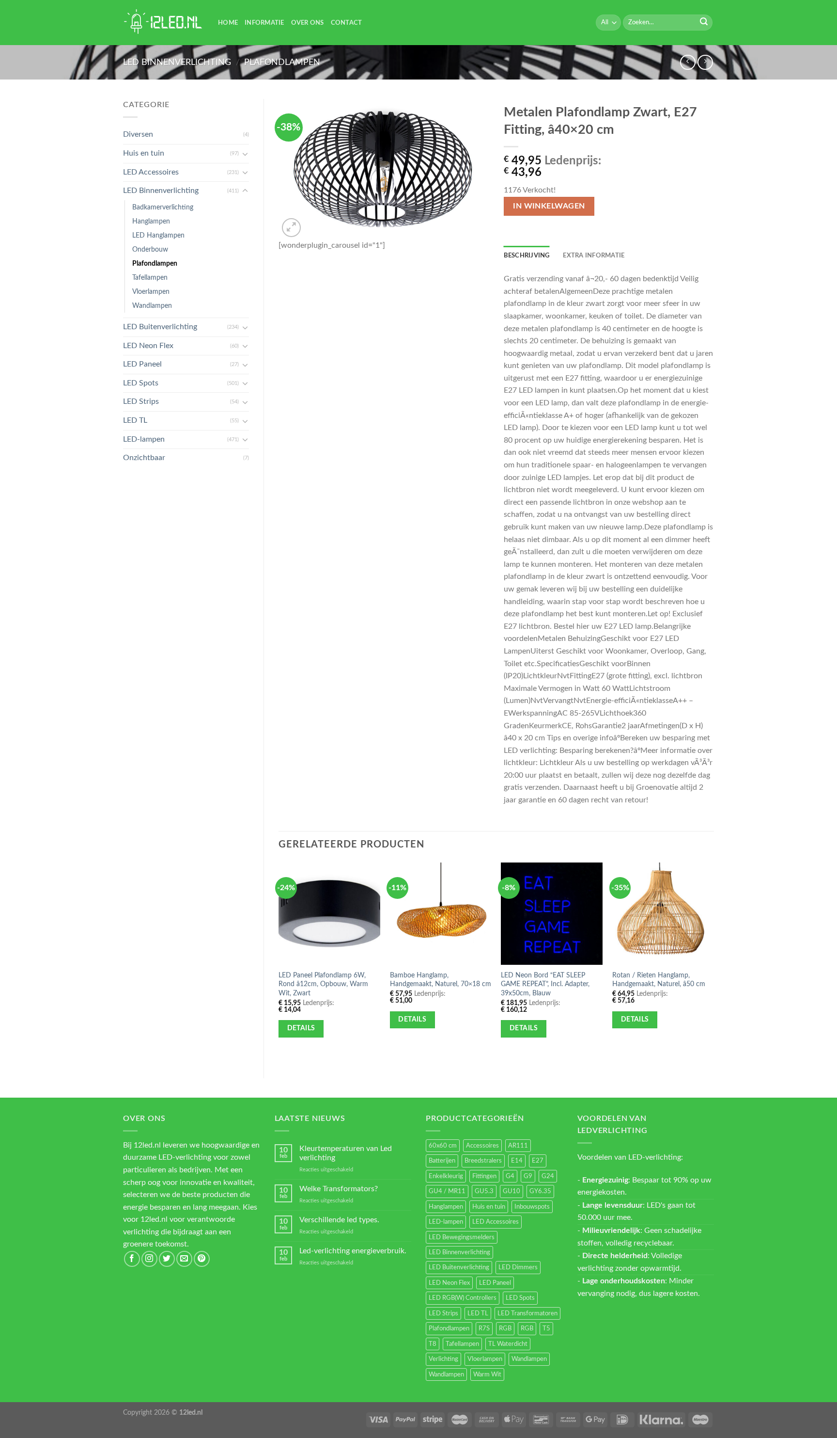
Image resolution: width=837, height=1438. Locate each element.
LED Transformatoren (527, 1313)
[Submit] (704, 23)
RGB (505, 1328)
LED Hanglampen (158, 235)
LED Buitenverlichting (160, 327)
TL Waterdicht (507, 1344)
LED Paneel (142, 364)
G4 (510, 1176)
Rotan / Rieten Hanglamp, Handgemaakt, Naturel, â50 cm (658, 980)
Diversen (138, 134)
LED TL (135, 420)
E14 (517, 1161)
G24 (548, 1176)
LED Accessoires (151, 172)
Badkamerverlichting (162, 207)
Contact (346, 23)
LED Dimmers (518, 1267)
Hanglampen (151, 221)
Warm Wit (487, 1374)
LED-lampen (144, 439)
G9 (528, 1176)
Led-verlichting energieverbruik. (352, 1251)
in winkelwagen (549, 206)
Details (301, 1028)
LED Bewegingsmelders (462, 1237)
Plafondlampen (282, 62)
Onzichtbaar (144, 458)
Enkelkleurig (446, 1176)
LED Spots (140, 383)
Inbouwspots (532, 1207)
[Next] (713, 962)
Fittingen (484, 1176)
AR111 (518, 1146)
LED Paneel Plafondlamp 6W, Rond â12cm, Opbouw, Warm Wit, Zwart (323, 984)
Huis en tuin (143, 153)
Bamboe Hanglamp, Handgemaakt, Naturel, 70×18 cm (440, 980)
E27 (537, 1161)
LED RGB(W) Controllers (462, 1298)
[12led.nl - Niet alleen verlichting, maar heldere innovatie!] (163, 22)
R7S (484, 1328)
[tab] (527, 255)
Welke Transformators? (338, 1189)
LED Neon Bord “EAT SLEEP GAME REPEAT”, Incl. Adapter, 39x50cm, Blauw (545, 984)
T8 (432, 1344)
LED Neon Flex (148, 346)
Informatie (264, 23)
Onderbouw (150, 249)
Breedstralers (483, 1161)
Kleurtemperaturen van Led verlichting (345, 1153)
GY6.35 (540, 1191)
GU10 (511, 1191)
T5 (546, 1328)
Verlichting (443, 1359)
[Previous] (279, 962)
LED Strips (141, 401)
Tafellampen (150, 277)
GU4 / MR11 (447, 1191)
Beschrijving (527, 255)
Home (228, 23)
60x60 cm (443, 1146)
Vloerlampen (151, 291)
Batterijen (442, 1161)
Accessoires (482, 1146)
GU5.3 (484, 1191)
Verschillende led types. (339, 1220)
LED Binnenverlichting (177, 62)
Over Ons (307, 23)
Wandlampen (152, 305)
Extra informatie (593, 255)
